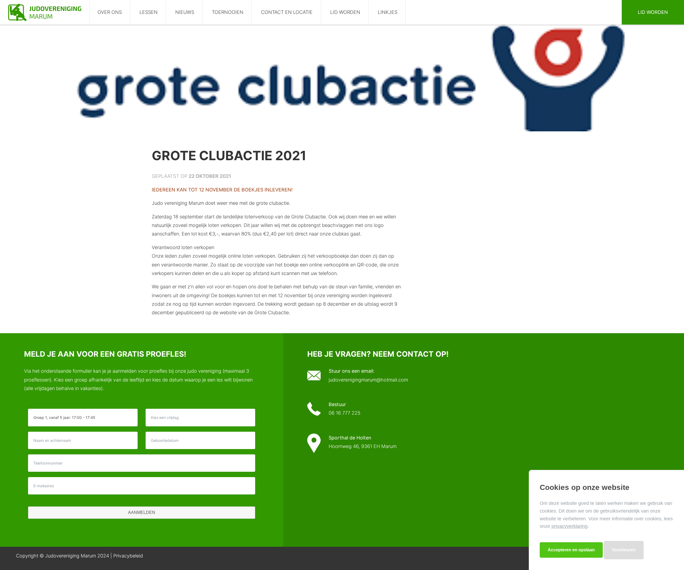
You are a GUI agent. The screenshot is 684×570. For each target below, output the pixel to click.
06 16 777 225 (344, 413)
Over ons (110, 12)
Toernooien (227, 12)
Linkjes (387, 12)
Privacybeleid (128, 556)
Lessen (148, 12)
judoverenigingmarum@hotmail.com (368, 380)
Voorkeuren (624, 550)
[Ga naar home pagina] (44, 12)
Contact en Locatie (287, 12)
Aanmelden (141, 512)
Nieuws (184, 12)
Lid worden (345, 12)
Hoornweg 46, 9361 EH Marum (363, 446)
